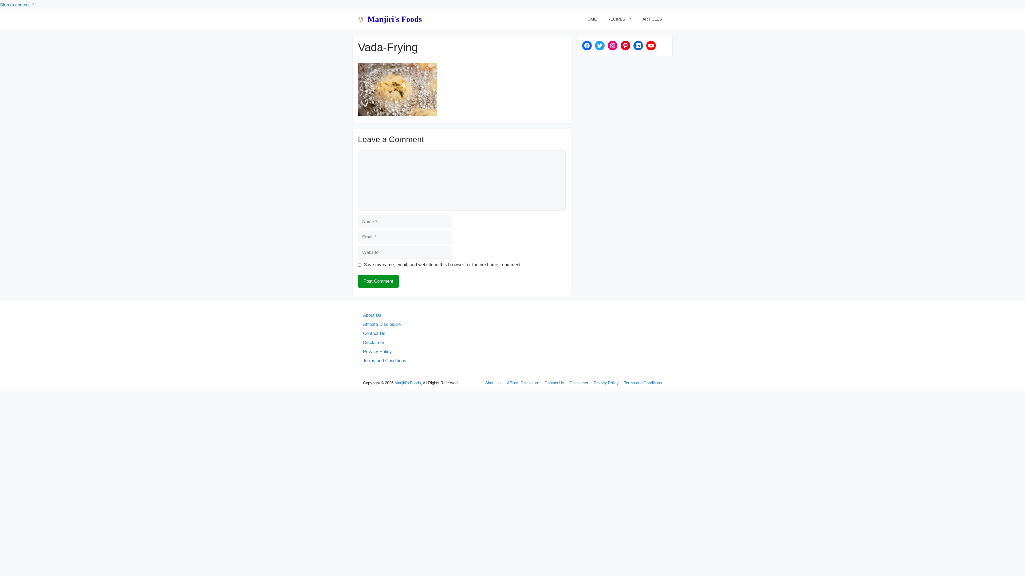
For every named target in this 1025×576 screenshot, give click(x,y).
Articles (652, 19)
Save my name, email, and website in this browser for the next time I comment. (443, 264)
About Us (372, 315)
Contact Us (374, 333)
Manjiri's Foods (395, 19)
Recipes (616, 19)
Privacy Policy (377, 351)
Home (591, 19)
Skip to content (15, 4)
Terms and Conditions (384, 360)
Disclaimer (373, 342)
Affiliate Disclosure (382, 324)
